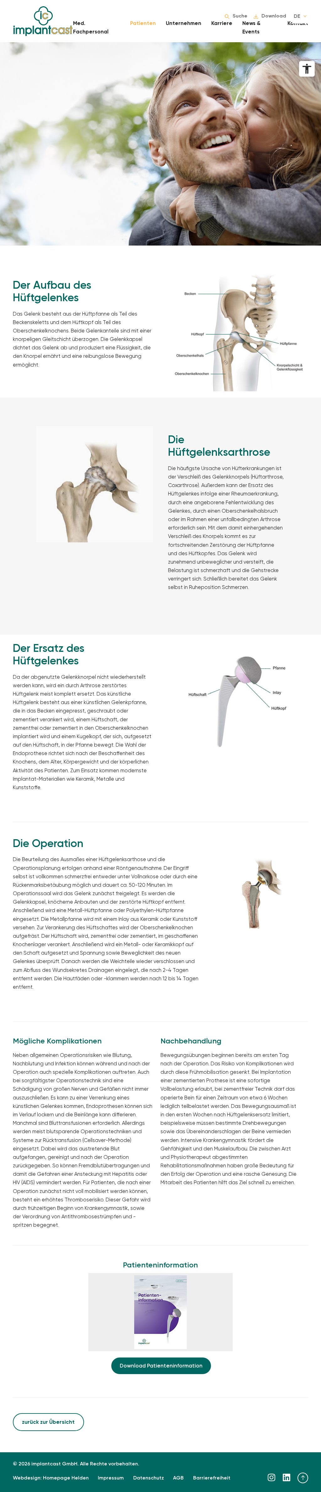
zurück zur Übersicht (48, 1422)
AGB (178, 1477)
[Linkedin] (286, 1477)
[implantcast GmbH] (43, 21)
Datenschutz (148, 1477)
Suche (240, 15)
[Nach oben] (302, 1478)
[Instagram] (271, 1477)
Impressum (111, 1477)
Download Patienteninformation (161, 1365)
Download (273, 15)
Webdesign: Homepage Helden (51, 1477)
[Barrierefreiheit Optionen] (307, 69)
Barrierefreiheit (211, 1477)
